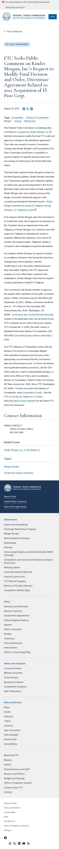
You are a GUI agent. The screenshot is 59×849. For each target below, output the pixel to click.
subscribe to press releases (22, 400)
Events (7, 712)
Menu (52, 17)
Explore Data (10, 739)
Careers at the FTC (13, 787)
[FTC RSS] (28, 844)
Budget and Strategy (14, 778)
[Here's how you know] (26, 5)
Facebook (17, 396)
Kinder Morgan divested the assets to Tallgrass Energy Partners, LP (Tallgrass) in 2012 (28, 205)
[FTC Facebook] (5, 838)
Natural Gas (30, 121)
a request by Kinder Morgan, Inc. (33, 132)
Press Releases (14, 31)
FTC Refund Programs (15, 581)
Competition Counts (32, 392)
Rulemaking (10, 543)
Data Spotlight (11, 735)
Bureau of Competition (37, 117)
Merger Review (11, 466)
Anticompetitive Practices (17, 538)
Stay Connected (12, 730)
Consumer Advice (13, 668)
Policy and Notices (12, 808)
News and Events (12, 702)
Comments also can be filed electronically (32, 314)
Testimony (9, 638)
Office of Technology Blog (17, 652)
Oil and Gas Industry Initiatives (18, 472)
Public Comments (13, 629)
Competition (17, 117)
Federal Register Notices (16, 620)
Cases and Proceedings (16, 524)
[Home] (24, 20)
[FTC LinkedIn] (19, 844)
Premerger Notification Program (20, 529)
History (7, 764)
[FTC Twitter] (14, 843)
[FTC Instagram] (10, 844)
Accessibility (9, 812)
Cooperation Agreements (16, 615)
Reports (8, 625)
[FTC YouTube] (23, 844)
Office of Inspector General (18, 783)
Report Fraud (10, 496)
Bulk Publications (12, 691)
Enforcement (10, 519)
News (7, 707)
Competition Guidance (15, 687)
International (10, 647)
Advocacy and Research (16, 606)
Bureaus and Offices (14, 774)
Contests (8, 726)
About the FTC (11, 755)
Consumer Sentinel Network (18, 572)
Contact (8, 792)
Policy (7, 601)
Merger (7, 121)
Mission (8, 760)
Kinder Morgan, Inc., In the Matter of (22, 450)
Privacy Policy (10, 803)
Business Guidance (13, 682)
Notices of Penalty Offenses (18, 586)
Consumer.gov (11, 677)
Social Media (10, 744)
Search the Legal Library (15, 507)
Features (8, 716)
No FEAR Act (9, 821)
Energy (17, 121)
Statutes (8, 547)
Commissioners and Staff (17, 769)
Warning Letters (12, 567)
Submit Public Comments (15, 501)
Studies (8, 634)
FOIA (6, 817)
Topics (7, 721)
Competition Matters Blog (17, 590)
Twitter (39, 396)
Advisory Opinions (13, 611)
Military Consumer (13, 673)
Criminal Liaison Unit (14, 577)
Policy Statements (13, 643)
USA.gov (7, 830)
